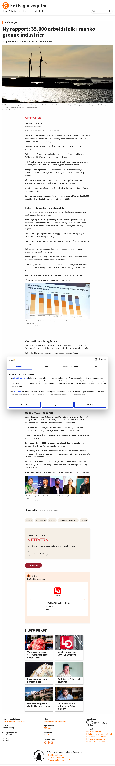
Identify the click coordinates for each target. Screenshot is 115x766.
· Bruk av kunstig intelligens (96, 736)
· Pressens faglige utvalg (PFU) (58, 760)
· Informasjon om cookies (95, 739)
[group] (57, 599)
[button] (84, 599)
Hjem (4, 11)
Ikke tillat (24, 405)
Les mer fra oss (38, 553)
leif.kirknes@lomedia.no (33, 126)
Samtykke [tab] (19, 366)
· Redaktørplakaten (54, 755)
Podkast (37, 11)
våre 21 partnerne (20, 378)
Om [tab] (95, 366)
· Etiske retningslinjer (94, 731)
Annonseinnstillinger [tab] (70, 366)
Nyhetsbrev (26, 11)
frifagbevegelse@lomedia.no (13, 721)
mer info (17, 391)
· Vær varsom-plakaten (55, 757)
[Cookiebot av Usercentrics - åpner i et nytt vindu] (96, 360)
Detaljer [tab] (45, 366)
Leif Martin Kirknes (34, 123)
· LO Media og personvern (95, 741)
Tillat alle (90, 405)
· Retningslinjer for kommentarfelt (99, 734)
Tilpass (56, 405)
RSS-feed (47, 728)
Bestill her (48, 735)
